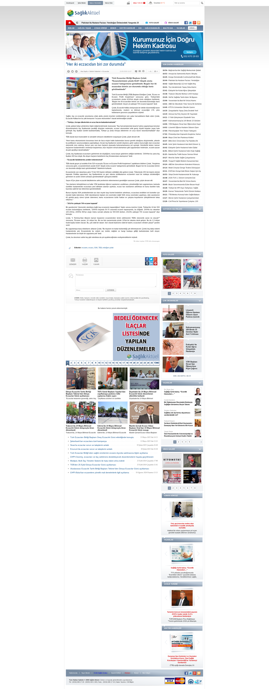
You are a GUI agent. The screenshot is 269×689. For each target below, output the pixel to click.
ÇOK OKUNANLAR (170, 301)
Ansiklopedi (70, 3)
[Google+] (76, 71)
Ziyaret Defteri (116, 673)
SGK (96, 248)
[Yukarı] (96, 261)
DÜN (174, 376)
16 (120, 363)
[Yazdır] (143, 71)
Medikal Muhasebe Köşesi (178, 413)
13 (110, 363)
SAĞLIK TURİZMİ (170, 584)
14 (113, 363)
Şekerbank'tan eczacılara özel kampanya (88, 441)
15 (117, 363)
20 (134, 363)
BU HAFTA (181, 376)
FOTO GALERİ (168, 255)
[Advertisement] (51, 49)
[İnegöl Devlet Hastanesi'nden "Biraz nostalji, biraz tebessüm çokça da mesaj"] (192, 460)
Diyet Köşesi (176, 422)
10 (99, 363)
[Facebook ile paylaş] (186, 22)
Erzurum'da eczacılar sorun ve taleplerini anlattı (91, 449)
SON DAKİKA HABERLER (173, 64)
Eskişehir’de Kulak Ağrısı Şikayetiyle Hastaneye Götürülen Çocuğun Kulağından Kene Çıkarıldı (192, 348)
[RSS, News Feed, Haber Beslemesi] (198, 22)
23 (145, 363)
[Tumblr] (147, 263)
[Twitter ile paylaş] (190, 22)
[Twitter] (72, 71)
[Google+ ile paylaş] (194, 22)
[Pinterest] (155, 263)
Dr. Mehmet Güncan (178, 392)
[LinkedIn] (151, 263)
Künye (136, 673)
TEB (100, 248)
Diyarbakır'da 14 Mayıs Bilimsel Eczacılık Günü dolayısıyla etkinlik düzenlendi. (142, 395)
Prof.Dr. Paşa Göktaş (175, 434)
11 (103, 363)
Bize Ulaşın (146, 673)
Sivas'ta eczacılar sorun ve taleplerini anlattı (89, 445)
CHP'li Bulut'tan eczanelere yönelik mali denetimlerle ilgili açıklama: (99, 472)
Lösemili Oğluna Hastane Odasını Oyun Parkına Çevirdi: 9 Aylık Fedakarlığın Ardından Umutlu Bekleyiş (193, 313)
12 (106, 363)
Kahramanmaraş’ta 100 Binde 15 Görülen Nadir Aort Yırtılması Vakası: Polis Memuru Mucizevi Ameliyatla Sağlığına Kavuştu (193, 330)
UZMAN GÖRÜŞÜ (171, 496)
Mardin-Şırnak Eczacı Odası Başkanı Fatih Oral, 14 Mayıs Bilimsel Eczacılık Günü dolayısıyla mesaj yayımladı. (144, 429)
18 (127, 363)
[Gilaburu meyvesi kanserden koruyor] (172, 282)
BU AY (189, 376)
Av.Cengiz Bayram (176, 402)
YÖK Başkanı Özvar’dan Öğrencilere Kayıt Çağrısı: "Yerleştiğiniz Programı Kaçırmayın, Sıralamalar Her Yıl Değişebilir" (192, 365)
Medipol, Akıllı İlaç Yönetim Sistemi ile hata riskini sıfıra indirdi (97, 461)
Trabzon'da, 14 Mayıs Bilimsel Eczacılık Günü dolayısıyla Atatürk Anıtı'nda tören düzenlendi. (81, 429)
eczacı (90, 248)
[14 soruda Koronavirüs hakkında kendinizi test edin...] (192, 266)
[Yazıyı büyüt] (156, 71)
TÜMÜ (156, 363)
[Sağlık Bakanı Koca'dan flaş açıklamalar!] (192, 476)
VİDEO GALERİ (169, 449)
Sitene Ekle (109, 3)
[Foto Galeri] (152, 22)
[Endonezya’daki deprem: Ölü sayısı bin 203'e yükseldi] (192, 282)
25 (152, 363)
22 (141, 363)
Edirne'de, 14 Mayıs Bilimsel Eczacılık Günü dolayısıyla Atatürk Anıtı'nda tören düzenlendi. (112, 429)
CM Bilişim (130, 682)
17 (124, 363)
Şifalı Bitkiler (82, 3)
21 (138, 363)
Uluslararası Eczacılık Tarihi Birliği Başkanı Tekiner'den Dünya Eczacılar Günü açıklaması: (109, 468)
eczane (85, 248)
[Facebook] (68, 71)
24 (148, 363)
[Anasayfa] (71, 22)
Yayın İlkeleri (85, 673)
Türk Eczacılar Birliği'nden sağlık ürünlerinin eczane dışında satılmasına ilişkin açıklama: (109, 453)
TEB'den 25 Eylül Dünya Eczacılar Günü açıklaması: (93, 465)
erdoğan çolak (108, 248)
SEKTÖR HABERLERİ (172, 628)
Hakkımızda (73, 673)
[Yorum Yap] (136, 71)
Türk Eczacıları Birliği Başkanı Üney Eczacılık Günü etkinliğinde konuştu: (102, 437)
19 (131, 363)
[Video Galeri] (171, 22)
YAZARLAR (167, 383)
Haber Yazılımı (121, 682)
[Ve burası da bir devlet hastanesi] (172, 266)
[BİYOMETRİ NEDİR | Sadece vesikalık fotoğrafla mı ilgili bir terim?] (172, 460)
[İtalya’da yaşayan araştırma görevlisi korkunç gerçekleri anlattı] (172, 476)
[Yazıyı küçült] (149, 71)
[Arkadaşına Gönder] (140, 71)
